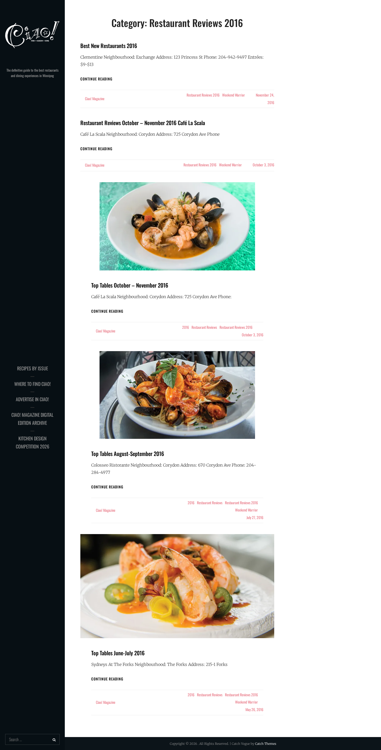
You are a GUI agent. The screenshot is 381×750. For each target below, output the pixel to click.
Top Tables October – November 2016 (129, 285)
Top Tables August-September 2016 (127, 453)
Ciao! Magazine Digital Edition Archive (32, 418)
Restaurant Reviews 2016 (203, 95)
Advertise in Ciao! (32, 399)
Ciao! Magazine (94, 98)
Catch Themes (265, 744)
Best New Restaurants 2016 (108, 46)
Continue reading (96, 78)
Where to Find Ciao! (32, 383)
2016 (185, 327)
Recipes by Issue (32, 368)
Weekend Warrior (233, 95)
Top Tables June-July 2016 (118, 653)
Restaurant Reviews (204, 327)
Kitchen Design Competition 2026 (32, 442)
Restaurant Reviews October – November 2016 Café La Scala (142, 123)
